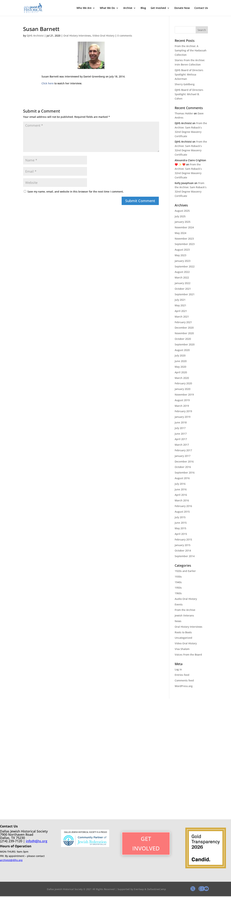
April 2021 (181, 311)
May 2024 (180, 233)
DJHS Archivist (35, 35)
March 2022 (182, 277)
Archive (127, 8)
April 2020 (181, 372)
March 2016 (182, 500)
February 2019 (183, 411)
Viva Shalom (182, 649)
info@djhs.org (36, 841)
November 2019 (184, 394)
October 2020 (183, 339)
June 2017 (181, 433)
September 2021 (185, 294)
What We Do (107, 8)
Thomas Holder (184, 113)
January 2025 (182, 221)
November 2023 (184, 238)
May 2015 (180, 528)
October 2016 (183, 467)
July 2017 (180, 428)
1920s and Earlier (185, 571)
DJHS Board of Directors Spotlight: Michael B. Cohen (189, 94)
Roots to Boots (183, 632)
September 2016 (185, 472)
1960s (178, 593)
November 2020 (184, 333)
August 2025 (182, 210)
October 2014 (183, 550)
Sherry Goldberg (185, 84)
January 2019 (182, 417)
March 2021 (182, 316)
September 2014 (185, 556)
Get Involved (158, 8)
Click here (48, 83)
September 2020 (185, 344)
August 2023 (182, 249)
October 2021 (183, 288)
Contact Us (201, 8)
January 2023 (182, 261)
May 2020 (180, 366)
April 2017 (181, 439)
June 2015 (181, 522)
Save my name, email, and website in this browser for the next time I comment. (75, 191)
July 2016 (180, 483)
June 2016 (181, 489)
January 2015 (182, 545)
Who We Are (84, 8)
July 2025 (180, 216)
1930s (178, 576)
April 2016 (181, 494)
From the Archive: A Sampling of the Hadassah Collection (190, 50)
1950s (178, 587)
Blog (143, 8)
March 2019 (182, 405)
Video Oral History (103, 35)
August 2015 (182, 511)
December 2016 (184, 461)
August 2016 (182, 478)
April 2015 (181, 534)
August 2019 (182, 400)
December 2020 (184, 327)
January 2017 (182, 456)
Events (179, 604)
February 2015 (183, 539)
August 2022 (182, 272)
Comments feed (184, 680)
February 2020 (183, 383)
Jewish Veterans (184, 615)
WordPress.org (184, 686)
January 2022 (182, 283)
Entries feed (182, 675)
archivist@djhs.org (11, 860)
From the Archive (185, 610)
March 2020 (182, 378)
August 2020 (182, 350)
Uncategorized (183, 637)
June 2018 (181, 422)
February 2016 (183, 506)
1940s (178, 582)
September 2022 (185, 266)
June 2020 (181, 361)
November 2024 (184, 227)
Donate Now (182, 8)
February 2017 (183, 450)
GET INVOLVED (146, 843)
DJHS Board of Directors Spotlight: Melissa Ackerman (189, 74)
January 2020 (182, 389)
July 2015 (180, 517)
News (178, 621)
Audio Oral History (186, 599)
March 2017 (182, 444)
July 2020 (180, 355)
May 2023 (180, 255)
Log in (178, 669)
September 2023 (185, 244)
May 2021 (180, 305)
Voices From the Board (188, 654)
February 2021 (183, 322)
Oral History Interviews (77, 35)
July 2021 (180, 299)
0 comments (124, 35)
